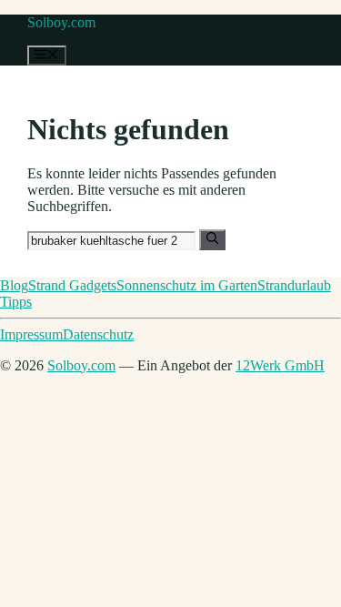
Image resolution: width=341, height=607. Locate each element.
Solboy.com (61, 22)
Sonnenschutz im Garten (186, 285)
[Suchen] (212, 239)
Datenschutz (98, 334)
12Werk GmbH (280, 365)
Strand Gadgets (72, 285)
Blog (14, 285)
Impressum (31, 334)
